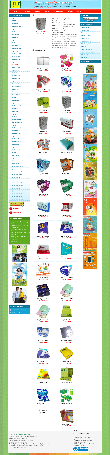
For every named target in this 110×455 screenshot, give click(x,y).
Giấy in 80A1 (15, 108)
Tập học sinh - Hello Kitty (18, 199)
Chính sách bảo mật (79, 445)
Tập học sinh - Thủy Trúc (17, 174)
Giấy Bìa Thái (15, 23)
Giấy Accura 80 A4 (16, 138)
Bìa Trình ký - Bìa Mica (87, 44)
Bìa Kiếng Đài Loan (16, 86)
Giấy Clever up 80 (16, 147)
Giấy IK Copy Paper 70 (17, 48)
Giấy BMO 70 (15, 97)
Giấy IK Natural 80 (16, 29)
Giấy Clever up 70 (16, 144)
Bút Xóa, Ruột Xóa (86, 35)
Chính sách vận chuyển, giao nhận (83, 440)
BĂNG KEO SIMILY (16, 180)
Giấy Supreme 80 (16, 130)
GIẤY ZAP (14, 20)
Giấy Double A (15, 42)
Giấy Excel (14, 62)
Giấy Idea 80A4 (15, 84)
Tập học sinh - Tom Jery (17, 193)
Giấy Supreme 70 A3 (16, 133)
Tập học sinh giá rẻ (16, 169)
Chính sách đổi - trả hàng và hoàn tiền (84, 444)
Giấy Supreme (15, 31)
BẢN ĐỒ (70, 11)
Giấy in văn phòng (16, 100)
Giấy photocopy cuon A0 (17, 160)
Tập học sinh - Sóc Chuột (17, 191)
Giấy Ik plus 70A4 (16, 67)
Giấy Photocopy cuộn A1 (17, 158)
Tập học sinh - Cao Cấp (17, 196)
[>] (74, 430)
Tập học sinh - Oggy (16, 177)
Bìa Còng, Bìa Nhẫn (86, 41)
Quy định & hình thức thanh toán (83, 439)
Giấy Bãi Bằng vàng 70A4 (17, 26)
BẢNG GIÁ (37, 11)
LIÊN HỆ (79, 11)
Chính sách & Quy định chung (82, 437)
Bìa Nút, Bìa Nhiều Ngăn (88, 52)
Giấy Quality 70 (15, 111)
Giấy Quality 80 (15, 116)
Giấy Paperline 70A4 (16, 141)
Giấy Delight (15, 37)
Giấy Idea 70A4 (15, 81)
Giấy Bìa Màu (15, 73)
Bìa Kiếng (14, 152)
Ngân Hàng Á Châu (16, 241)
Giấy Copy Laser (15, 34)
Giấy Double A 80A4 (16, 45)
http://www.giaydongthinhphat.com (43, 444)
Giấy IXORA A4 (15, 40)
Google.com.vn (14, 239)
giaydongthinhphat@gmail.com (21, 444)
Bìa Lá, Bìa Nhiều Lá (87, 49)
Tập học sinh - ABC (16, 188)
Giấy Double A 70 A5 (16, 136)
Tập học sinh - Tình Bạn (17, 171)
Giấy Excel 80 (15, 64)
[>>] (76, 430)
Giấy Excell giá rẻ (16, 51)
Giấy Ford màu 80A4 (16, 105)
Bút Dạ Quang (85, 30)
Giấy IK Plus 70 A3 (16, 78)
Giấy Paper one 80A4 (17, 119)
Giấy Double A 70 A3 (16, 53)
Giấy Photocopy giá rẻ (17, 127)
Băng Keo (84, 57)
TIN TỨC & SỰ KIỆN (58, 11)
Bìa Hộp (84, 46)
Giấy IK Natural (15, 18)
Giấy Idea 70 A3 (15, 89)
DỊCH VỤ (47, 11)
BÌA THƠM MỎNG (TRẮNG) (18, 92)
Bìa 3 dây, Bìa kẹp (86, 55)
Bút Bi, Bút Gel (85, 27)
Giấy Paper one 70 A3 (17, 122)
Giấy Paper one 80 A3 (17, 125)
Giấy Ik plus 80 (15, 70)
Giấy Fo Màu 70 (15, 155)
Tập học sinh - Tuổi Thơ (17, 182)
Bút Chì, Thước (85, 38)
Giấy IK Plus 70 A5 (16, 75)
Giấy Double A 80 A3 (16, 59)
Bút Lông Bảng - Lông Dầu (88, 33)
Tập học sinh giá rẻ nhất (17, 166)
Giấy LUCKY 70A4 (16, 95)
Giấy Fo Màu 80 (15, 163)
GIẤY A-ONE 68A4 (16, 56)
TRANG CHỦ (17, 11)
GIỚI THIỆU (28, 11)
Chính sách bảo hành (79, 442)
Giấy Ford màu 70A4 (16, 103)
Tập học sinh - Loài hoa (17, 185)
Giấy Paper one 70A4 (17, 114)
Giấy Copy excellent (16, 149)
